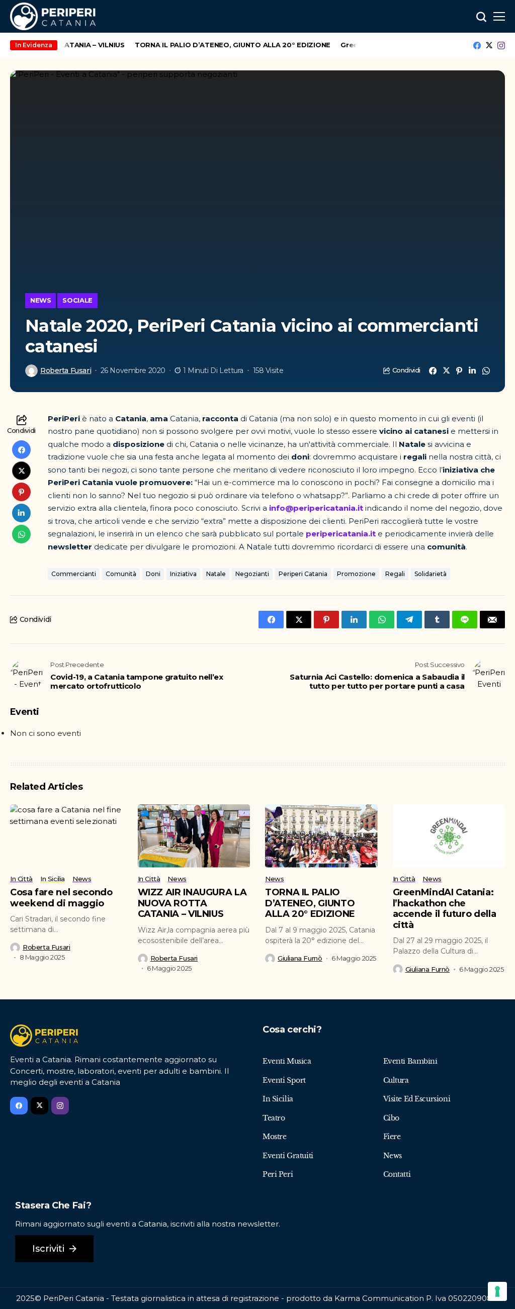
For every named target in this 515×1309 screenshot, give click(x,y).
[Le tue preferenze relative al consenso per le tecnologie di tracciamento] (497, 1291)
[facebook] (477, 45)
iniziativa (183, 574)
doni (153, 574)
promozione (356, 574)
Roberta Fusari (65, 370)
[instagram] (501, 45)
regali (395, 574)
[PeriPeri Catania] (53, 16)
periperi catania (303, 574)
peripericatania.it (341, 533)
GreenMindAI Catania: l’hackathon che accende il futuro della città (444, 908)
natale (216, 574)
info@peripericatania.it (316, 508)
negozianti (252, 574)
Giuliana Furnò (300, 958)
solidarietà (430, 574)
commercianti (73, 574)
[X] (489, 45)
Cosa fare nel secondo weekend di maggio (61, 898)
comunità (121, 574)
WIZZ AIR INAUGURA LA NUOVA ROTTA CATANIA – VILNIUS (192, 903)
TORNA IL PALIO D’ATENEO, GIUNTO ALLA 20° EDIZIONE (223, 45)
